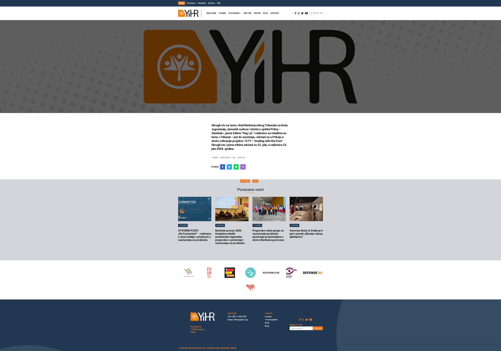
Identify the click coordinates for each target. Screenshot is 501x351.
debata (215, 157)
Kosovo (211, 3)
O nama (222, 13)
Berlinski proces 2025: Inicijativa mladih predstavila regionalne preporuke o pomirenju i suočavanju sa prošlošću (230, 237)
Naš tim (247, 13)
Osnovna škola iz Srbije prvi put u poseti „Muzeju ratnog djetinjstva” (306, 233)
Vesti (267, 323)
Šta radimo (234, 13)
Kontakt (275, 13)
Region (257, 13)
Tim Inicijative (271, 320)
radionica (241, 157)
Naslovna (211, 13)
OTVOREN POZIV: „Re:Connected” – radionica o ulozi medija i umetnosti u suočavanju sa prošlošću (194, 235)
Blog (265, 13)
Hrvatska (202, 3)
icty (234, 157)
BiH (218, 3)
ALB (318, 13)
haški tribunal (225, 157)
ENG (321, 13)
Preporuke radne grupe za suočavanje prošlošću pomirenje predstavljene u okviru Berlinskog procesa (268, 235)
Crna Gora (191, 3)
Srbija (181, 3)
